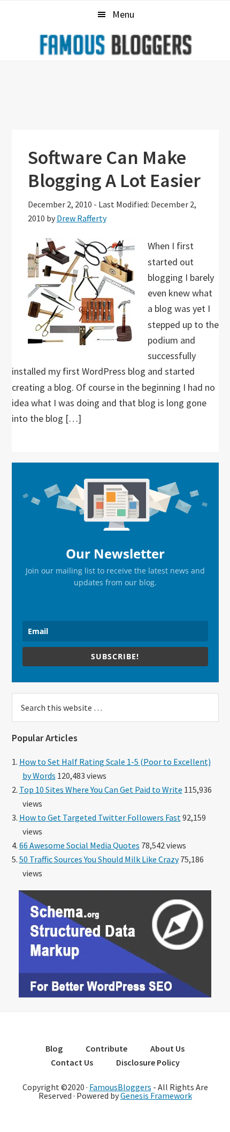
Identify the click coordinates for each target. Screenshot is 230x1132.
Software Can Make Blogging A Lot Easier (114, 168)
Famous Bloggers (115, 44)
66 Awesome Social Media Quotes (79, 845)
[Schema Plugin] (115, 994)
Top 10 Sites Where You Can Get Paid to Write (100, 789)
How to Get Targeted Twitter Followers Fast (100, 817)
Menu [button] (123, 14)
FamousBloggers (120, 1087)
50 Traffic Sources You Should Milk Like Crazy (99, 859)
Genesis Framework (156, 1095)
